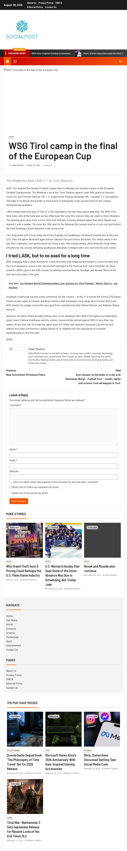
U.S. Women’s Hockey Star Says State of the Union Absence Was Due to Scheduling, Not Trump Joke (62, 575)
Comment (15, 405)
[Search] (120, 61)
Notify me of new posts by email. (30, 493)
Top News (11, 620)
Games (10, 818)
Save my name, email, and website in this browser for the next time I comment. (55, 482)
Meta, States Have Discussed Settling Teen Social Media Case (100, 759)
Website (14, 471)
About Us (31, 3)
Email (13, 460)
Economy (11, 628)
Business (88, 750)
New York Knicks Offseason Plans (25, 372)
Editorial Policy (35, 7)
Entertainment (13, 645)
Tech (47, 750)
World (9, 624)
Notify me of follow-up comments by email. (35, 487)
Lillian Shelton (17, 165)
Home (9, 616)
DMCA (58, 3)
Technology (12, 637)
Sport (11, 137)
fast (56, 200)
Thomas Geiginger (75, 196)
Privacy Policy (46, 3)
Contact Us (51, 7)
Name (13, 449)
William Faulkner (30, 580)
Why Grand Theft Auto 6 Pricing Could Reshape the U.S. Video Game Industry (23, 570)
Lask (86, 192)
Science (10, 633)
